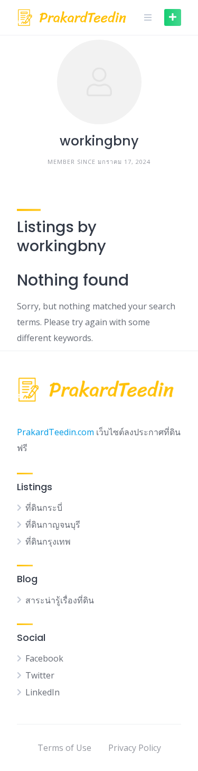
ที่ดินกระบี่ (43, 507)
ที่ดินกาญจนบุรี (52, 524)
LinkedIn (42, 692)
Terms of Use (64, 748)
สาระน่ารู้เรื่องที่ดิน (59, 600)
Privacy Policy (134, 748)
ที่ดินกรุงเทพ (48, 541)
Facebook (44, 658)
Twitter (39, 675)
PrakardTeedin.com (55, 432)
